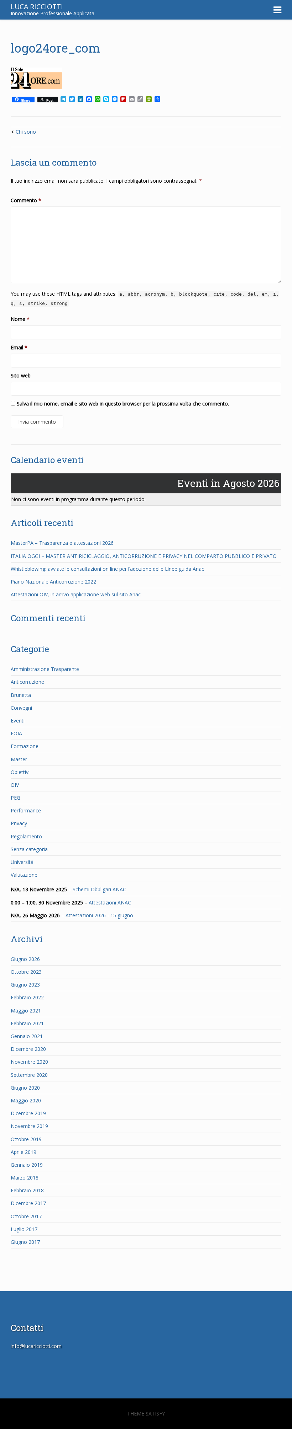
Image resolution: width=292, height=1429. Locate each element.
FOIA (16, 733)
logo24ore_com (55, 47)
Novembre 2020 (29, 1061)
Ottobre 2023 (26, 971)
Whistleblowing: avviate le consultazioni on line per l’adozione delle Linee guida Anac (107, 568)
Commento (26, 200)
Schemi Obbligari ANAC (99, 889)
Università (22, 862)
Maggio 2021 (26, 1010)
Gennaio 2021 (27, 1036)
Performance (26, 810)
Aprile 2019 (23, 1152)
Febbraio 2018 (27, 1190)
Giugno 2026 (25, 959)
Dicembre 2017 (28, 1203)
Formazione (24, 746)
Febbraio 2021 (27, 1023)
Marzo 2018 (24, 1177)
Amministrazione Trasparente (45, 669)
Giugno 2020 (25, 1087)
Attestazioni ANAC (110, 902)
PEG (15, 797)
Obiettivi (20, 772)
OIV (15, 784)
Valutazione (24, 874)
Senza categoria (29, 849)
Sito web (21, 375)
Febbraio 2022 (27, 997)
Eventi (18, 720)
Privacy (19, 823)
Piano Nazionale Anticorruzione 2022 (53, 581)
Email (19, 347)
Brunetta (21, 695)
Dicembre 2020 (28, 1049)
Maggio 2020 (26, 1100)
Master (19, 759)
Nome (20, 319)
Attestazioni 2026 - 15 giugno (99, 915)
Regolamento (26, 836)
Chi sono (26, 131)
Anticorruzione (27, 681)
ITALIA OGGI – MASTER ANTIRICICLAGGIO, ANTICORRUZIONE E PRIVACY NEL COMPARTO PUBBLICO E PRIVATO (144, 556)
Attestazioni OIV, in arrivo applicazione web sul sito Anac (76, 594)
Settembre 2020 (29, 1074)
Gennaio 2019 (27, 1164)
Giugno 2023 (25, 984)
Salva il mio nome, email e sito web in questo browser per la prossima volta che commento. (123, 403)
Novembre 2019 (29, 1126)
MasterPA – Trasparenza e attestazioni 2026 (62, 542)
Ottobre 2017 (26, 1216)
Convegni (21, 707)
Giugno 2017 (25, 1242)
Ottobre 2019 (26, 1139)
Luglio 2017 (24, 1229)
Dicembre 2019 (28, 1113)
